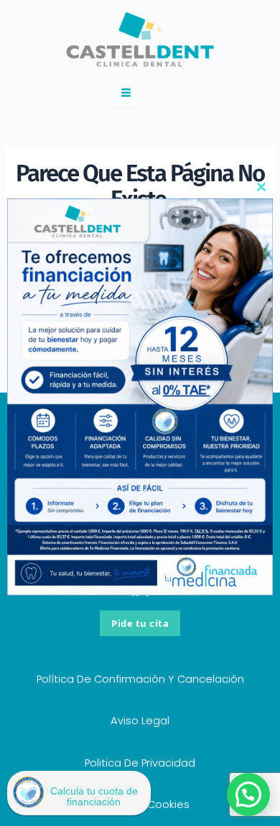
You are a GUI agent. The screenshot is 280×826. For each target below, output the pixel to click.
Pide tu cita (140, 623)
